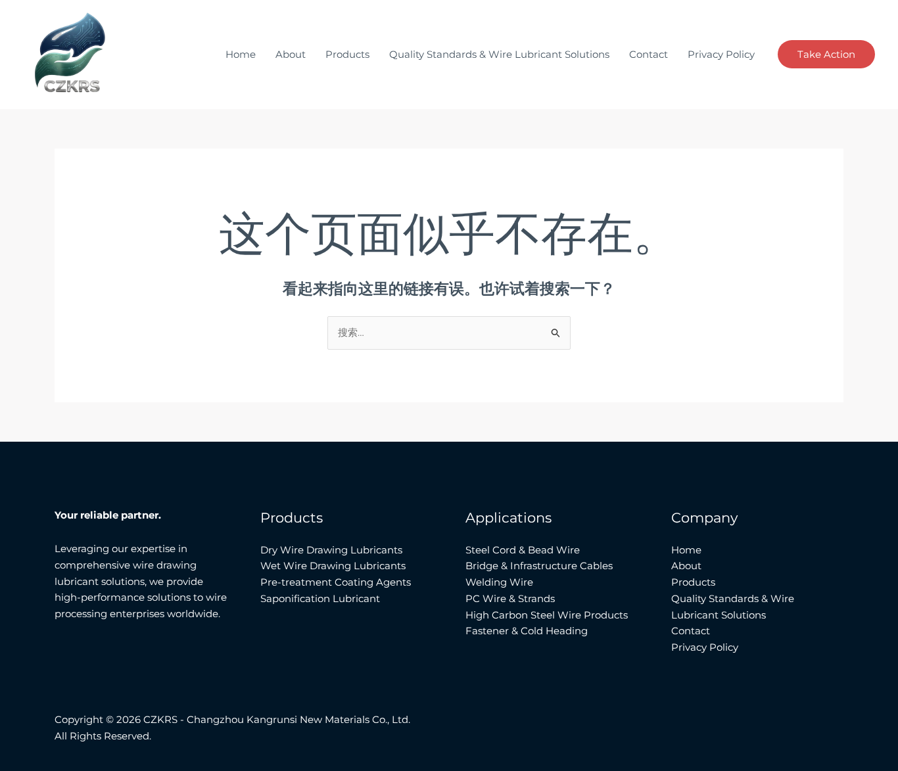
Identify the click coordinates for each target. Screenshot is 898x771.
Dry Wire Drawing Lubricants (331, 550)
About (290, 54)
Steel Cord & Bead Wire (522, 550)
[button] (826, 54)
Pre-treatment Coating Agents (335, 582)
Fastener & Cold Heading (526, 630)
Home (240, 54)
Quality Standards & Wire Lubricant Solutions (499, 54)
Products (347, 54)
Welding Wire (499, 582)
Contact (648, 54)
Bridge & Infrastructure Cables (539, 565)
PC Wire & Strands (510, 598)
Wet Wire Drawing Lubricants (333, 565)
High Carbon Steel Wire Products (546, 615)
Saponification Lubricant (320, 598)
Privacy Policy (721, 54)
